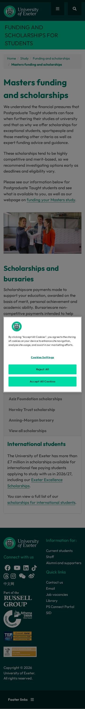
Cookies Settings (42, 357)
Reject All (42, 369)
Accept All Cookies (42, 381)
